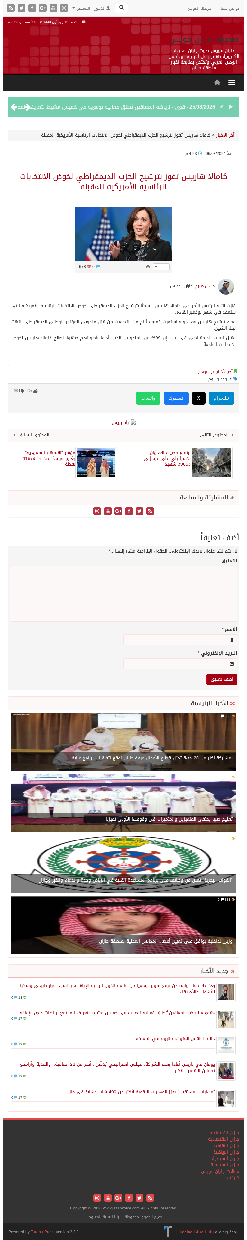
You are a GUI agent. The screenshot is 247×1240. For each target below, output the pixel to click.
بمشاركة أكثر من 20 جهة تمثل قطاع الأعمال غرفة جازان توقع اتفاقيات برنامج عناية (152, 758)
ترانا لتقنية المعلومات (196, 1232)
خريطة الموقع (199, 8)
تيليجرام (221, 398)
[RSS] (11, 8)
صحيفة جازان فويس (204, 39)
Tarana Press (42, 1232)
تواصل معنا (230, 8)
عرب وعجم (206, 371)
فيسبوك (176, 398)
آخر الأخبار (225, 135)
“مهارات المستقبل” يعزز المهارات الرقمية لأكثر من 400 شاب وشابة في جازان (140, 1092)
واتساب (148, 398)
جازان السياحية (225, 1158)
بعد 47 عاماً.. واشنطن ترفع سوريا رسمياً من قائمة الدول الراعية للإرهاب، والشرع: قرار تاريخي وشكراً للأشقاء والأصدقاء (117, 988)
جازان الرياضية (226, 1152)
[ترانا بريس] (168, 1232)
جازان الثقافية (226, 1145)
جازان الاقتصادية (223, 1139)
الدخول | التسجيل (90, 8)
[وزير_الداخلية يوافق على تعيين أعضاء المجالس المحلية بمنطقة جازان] (123, 925)
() (16, 390)
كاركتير (232, 1177)
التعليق (229, 561)
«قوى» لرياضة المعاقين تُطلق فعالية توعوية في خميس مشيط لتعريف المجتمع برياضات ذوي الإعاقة (117, 1013)
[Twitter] (22, 8)
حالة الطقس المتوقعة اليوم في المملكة (175, 1038)
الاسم (229, 629)
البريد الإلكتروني (217, 653)
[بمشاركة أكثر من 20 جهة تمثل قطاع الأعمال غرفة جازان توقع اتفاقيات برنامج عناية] (123, 742)
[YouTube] (54, 8)
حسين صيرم (205, 286)
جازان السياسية (224, 1165)
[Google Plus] (43, 8)
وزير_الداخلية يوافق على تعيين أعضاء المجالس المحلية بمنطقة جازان (166, 941)
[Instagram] (64, 8)
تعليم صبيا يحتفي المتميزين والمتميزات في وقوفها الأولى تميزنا (169, 819)
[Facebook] (33, 8)
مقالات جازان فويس (220, 1171)
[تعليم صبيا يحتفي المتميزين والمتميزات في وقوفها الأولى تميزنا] (123, 803)
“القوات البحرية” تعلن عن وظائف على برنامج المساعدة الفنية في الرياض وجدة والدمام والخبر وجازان (135, 880)
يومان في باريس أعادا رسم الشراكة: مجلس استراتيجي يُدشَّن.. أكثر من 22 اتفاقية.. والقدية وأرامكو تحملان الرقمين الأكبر (117, 1067)
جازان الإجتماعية (224, 1132)
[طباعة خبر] (148, 266)
